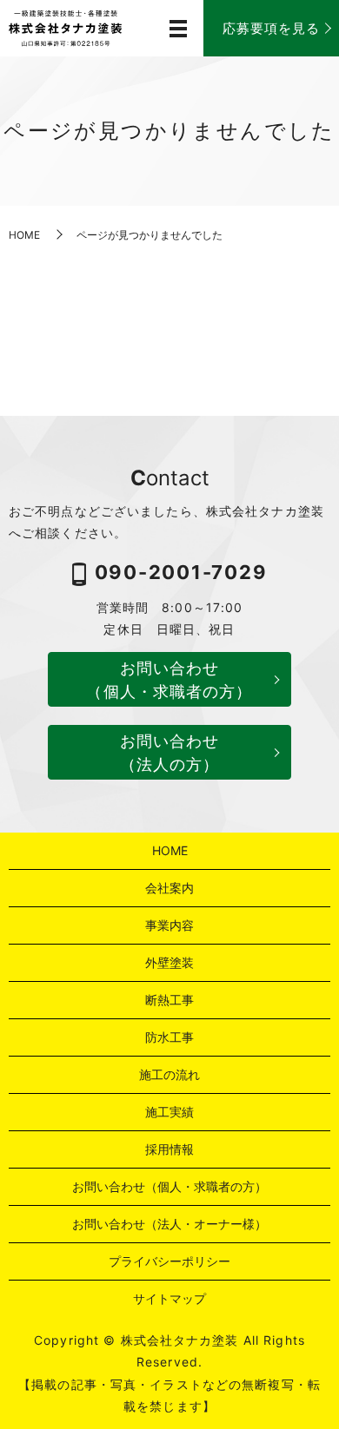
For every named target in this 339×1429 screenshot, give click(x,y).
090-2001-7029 (181, 572)
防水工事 (169, 1037)
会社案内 (169, 887)
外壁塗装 (169, 962)
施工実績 (169, 1111)
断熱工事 (169, 999)
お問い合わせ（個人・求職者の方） (169, 680)
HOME (24, 234)
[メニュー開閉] (178, 28)
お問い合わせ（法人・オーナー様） (169, 1223)
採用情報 (169, 1149)
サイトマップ (169, 1298)
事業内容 (169, 925)
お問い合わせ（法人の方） (170, 753)
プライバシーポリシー (169, 1261)
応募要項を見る (272, 28)
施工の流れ (169, 1074)
